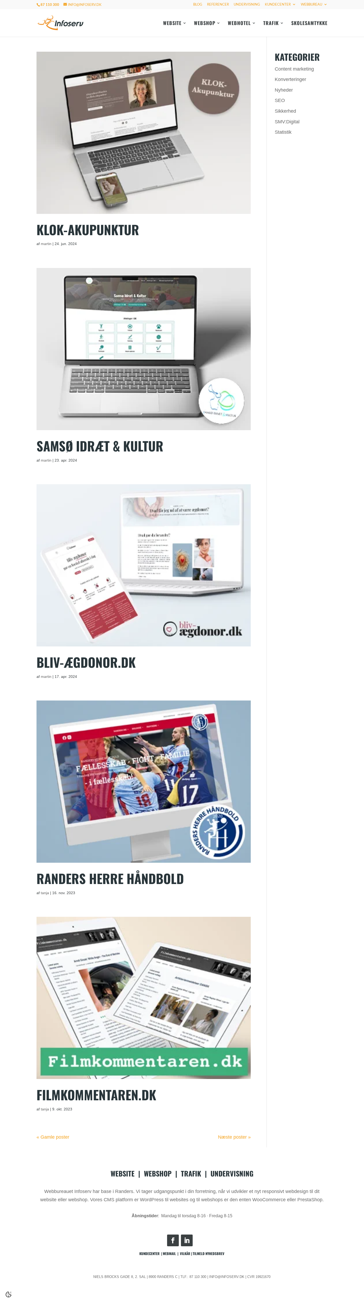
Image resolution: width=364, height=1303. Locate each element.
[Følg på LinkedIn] (187, 1240)
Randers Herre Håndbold (110, 878)
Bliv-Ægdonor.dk (86, 662)
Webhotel (239, 23)
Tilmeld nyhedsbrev (208, 1253)
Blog (197, 4)
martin (46, 244)
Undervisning (247, 4)
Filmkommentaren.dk (96, 1094)
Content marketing (294, 69)
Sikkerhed (285, 111)
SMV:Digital (287, 121)
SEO (280, 100)
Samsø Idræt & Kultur (100, 445)
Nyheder (284, 90)
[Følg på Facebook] (173, 1240)
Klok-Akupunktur (88, 229)
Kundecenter (278, 4)
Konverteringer (290, 79)
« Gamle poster (53, 1137)
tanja (45, 893)
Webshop (204, 23)
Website (172, 23)
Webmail (169, 1253)
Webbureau (311, 4)
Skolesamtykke (309, 23)
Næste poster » (234, 1137)
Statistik (283, 132)
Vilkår (185, 1253)
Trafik (271, 23)
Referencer (218, 4)
